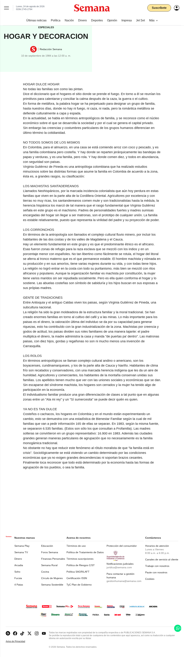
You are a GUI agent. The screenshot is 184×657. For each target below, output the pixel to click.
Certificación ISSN (76, 578)
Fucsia (18, 578)
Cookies (149, 578)
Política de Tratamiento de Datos (85, 552)
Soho (17, 571)
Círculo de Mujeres (52, 578)
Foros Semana (49, 552)
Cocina (45, 571)
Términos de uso (76, 545)
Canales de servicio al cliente (161, 559)
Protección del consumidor (122, 545)
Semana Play (21, 545)
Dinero (18, 558)
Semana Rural (49, 565)
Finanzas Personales (53, 558)
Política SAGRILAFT (77, 571)
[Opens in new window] (15, 633)
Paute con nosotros (156, 572)
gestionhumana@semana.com (124, 581)
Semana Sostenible (52, 584)
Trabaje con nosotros (157, 566)
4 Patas (18, 584)
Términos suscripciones (79, 558)
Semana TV (21, 552)
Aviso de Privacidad (19, 641)
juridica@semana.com (119, 567)
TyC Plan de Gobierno (79, 584)
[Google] (8, 633)
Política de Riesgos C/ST (80, 565)
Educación (47, 545)
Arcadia (18, 565)
